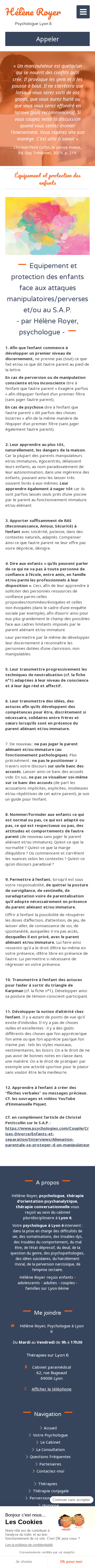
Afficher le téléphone (52, 1389)
